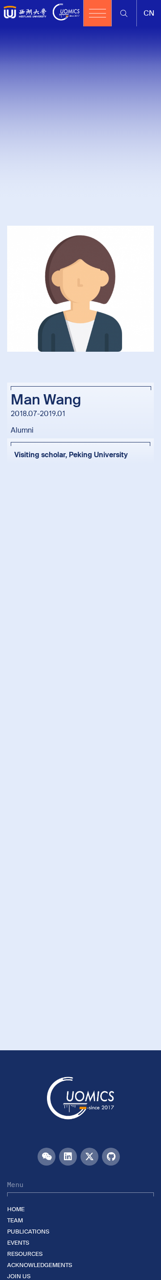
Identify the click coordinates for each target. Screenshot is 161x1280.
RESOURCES (24, 1254)
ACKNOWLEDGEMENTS (39, 1265)
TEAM (15, 1220)
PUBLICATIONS (28, 1231)
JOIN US (18, 1276)
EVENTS (18, 1242)
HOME (16, 1209)
